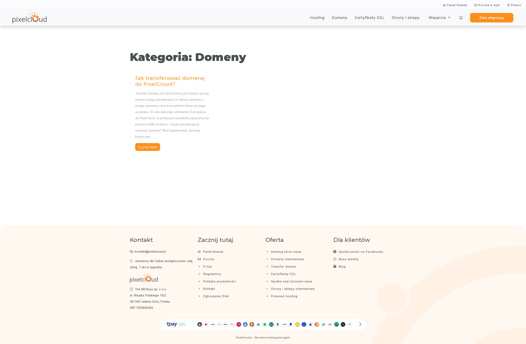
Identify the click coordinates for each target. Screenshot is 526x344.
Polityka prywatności (219, 281)
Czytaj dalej (147, 147)
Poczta (208, 259)
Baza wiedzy (348, 259)
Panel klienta (212, 252)
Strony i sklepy (406, 17)
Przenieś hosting (284, 296)
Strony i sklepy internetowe (292, 289)
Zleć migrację (491, 18)
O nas (207, 266)
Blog (342, 266)
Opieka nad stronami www (291, 281)
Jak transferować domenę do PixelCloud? (170, 81)
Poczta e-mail (489, 5)
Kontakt (208, 289)
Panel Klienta (456, 5)
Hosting (317, 17)
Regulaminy (211, 274)
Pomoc (515, 5)
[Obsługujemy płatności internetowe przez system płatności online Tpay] (263, 324)
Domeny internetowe (287, 259)
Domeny (339, 17)
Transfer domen (283, 266)
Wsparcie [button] (438, 17)
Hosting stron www (285, 252)
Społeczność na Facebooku (360, 252)
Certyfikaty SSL (369, 17)
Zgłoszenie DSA (215, 296)
